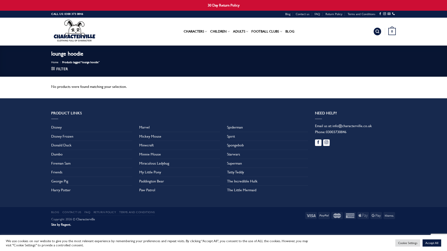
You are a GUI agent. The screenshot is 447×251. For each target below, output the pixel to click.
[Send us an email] (389, 14)
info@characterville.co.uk (352, 126)
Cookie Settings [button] (407, 243)
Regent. (66, 224)
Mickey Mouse (150, 136)
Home (54, 62)
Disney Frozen (62, 136)
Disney (56, 127)
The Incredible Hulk (242, 181)
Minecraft (146, 145)
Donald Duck (61, 145)
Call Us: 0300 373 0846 (67, 14)
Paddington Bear (151, 181)
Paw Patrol (147, 190)
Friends (56, 172)
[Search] (377, 31)
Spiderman (235, 127)
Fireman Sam (61, 163)
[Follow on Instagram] (384, 14)
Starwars (233, 154)
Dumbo (57, 154)
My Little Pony (150, 172)
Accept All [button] (431, 243)
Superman (234, 163)
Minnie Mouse (150, 154)
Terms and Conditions (361, 14)
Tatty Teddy (235, 172)
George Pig (59, 181)
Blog (288, 14)
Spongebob (235, 145)
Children (218, 31)
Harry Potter (61, 190)
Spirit (231, 136)
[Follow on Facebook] (380, 14)
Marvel (144, 127)
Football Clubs (265, 31)
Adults (239, 31)
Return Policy (333, 14)
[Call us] (393, 14)
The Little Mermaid (241, 190)
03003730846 (336, 132)
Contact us (302, 14)
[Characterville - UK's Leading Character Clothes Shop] (74, 32)
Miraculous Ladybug (154, 163)
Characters (194, 31)
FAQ (317, 14)
